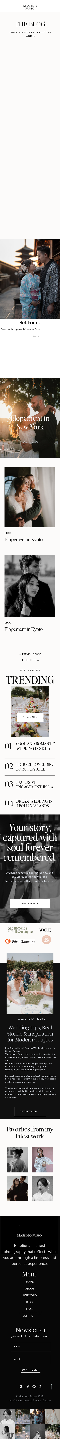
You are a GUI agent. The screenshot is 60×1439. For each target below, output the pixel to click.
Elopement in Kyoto (24, 539)
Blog (8, 533)
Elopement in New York (30, 422)
